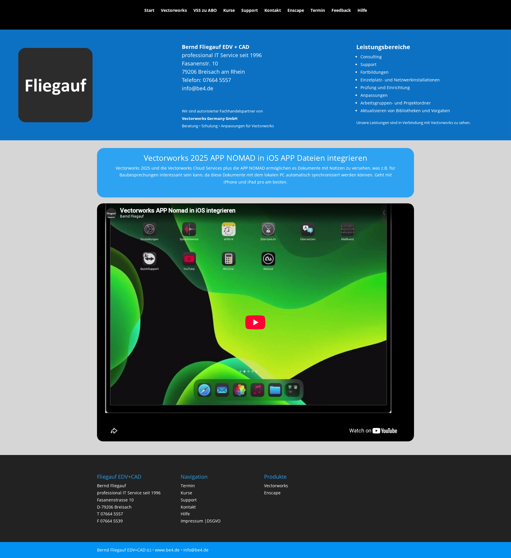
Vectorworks (174, 10)
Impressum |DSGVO (201, 521)
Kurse (229, 10)
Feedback (341, 10)
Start (149, 10)
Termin (318, 10)
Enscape (295, 10)
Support (249, 10)
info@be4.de (197, 88)
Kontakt (272, 10)
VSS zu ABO (205, 10)
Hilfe (362, 10)
